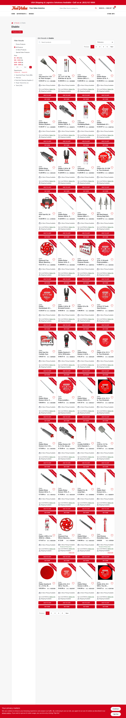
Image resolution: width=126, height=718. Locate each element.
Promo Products (20, 44)
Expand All (24, 72)
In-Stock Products (21, 49)
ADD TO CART (47, 95)
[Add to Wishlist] (53, 75)
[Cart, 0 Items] (114, 8)
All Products (19, 47)
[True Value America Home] (19, 8)
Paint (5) (18, 77)
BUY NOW (47, 99)
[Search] (96, 8)
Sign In (101, 8)
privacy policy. (6, 713)
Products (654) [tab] (17, 32)
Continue (116, 709)
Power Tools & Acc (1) (22, 83)
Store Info (111, 13)
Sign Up (109, 8)
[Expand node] (14, 77)
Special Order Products (23, 52)
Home (13, 13)
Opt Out (115, 714)
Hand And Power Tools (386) (24, 75)
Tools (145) (19, 85)
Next (112, 46)
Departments (21, 13)
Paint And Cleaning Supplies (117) (25, 80)
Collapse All (17, 72)
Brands (31, 13)
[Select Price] (30, 67)
